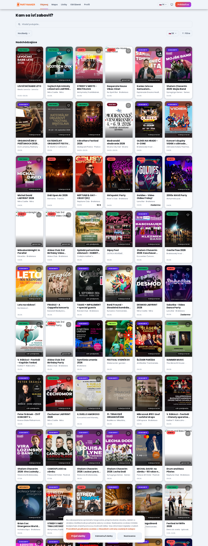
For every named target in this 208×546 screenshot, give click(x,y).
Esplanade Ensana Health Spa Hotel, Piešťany (148, 93)
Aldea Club (52, 256)
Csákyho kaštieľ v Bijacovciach (85, 257)
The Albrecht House (175, 363)
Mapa (55, 4)
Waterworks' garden (116, 363)
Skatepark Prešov (85, 147)
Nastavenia (129, 536)
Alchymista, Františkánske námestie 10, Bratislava (88, 93)
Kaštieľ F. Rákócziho (26, 366)
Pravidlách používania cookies (81, 529)
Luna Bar (141, 201)
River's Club (112, 198)
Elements (51, 198)
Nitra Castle (52, 92)
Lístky (64, 4)
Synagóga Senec (175, 92)
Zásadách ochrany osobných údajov (117, 529)
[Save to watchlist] (38, 50)
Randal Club (82, 311)
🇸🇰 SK (171, 33)
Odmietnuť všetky (104, 536)
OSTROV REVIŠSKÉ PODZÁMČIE (114, 254)
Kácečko (21, 256)
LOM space (142, 420)
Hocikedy (22, 33)
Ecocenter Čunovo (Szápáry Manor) (145, 257)
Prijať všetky (78, 536)
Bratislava (81, 366)
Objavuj (44, 4)
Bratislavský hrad (144, 147)
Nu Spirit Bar (112, 92)
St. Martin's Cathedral (57, 147)
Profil (87, 4)
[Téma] (171, 4)
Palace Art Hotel (54, 475)
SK (161, 4)
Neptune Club (83, 201)
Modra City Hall (114, 147)
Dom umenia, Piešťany (28, 147)
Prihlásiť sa (183, 4)
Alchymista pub (174, 198)
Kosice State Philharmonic (29, 420)
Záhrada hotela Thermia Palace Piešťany (178, 148)
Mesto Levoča (24, 89)
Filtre (187, 33)
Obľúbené (75, 4)
